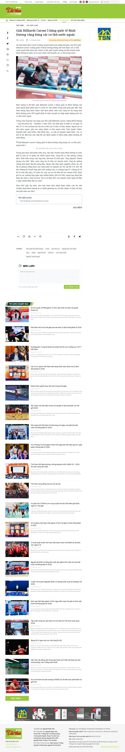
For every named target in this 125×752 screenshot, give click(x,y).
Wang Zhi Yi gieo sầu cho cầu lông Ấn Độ (46, 640)
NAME (33, 253)
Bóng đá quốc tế (33, 20)
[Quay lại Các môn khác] (7, 71)
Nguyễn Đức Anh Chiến (69, 249)
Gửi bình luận (73, 287)
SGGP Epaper (73, 2)
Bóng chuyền (52, 20)
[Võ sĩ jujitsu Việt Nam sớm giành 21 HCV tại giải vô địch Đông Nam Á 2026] (17, 529)
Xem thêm (16, 698)
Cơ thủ (47, 249)
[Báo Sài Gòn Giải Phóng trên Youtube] (84, 2)
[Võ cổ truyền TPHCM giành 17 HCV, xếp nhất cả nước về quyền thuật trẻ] (17, 314)
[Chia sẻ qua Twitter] (7, 43)
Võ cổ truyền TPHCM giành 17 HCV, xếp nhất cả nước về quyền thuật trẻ (54, 309)
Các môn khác (64, 20)
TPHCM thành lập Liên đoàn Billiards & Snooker (34, 201)
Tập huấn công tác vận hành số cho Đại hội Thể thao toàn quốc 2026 (55, 622)
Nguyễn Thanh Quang (33, 256)
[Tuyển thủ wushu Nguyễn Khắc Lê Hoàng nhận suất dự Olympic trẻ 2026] (17, 588)
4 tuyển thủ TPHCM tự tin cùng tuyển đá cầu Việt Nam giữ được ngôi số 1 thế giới (55, 504)
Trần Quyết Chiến (61, 253)
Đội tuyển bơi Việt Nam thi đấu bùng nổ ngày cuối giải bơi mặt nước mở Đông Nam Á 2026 (54, 426)
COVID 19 (50, 253)
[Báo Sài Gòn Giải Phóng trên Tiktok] (87, 2)
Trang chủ (6, 20)
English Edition (39, 2)
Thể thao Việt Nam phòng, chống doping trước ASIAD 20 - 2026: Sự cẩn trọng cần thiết (55, 465)
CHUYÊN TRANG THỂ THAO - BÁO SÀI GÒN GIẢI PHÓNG (13, 11)
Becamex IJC (56, 249)
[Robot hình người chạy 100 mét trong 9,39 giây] (17, 393)
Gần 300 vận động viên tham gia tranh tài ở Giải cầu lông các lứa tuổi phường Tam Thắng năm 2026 (55, 661)
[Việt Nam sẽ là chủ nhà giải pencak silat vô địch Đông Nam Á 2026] (17, 334)
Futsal (43, 20)
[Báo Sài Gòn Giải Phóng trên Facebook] (80, 2)
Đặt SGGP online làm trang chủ (110, 747)
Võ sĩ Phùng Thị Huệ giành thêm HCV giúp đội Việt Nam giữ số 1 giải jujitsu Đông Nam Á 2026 (56, 446)
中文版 (65, 2)
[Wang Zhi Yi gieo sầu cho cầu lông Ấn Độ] (17, 647)
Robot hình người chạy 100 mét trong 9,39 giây (49, 386)
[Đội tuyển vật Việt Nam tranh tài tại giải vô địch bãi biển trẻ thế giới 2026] (17, 412)
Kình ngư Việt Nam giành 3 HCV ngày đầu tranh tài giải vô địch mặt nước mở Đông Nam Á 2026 (56, 602)
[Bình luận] (7, 65)
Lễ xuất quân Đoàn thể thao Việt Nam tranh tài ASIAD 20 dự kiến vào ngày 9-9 (55, 544)
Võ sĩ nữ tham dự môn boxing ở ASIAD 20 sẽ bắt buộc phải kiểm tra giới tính (56, 681)
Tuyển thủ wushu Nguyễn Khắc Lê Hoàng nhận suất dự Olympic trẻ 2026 (56, 583)
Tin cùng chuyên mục (19, 304)
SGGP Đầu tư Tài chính (53, 2)
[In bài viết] (7, 54)
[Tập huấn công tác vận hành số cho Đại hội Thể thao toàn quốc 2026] (17, 627)
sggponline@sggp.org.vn (13, 747)
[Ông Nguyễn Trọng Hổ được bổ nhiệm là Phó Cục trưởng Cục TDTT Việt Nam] (17, 353)
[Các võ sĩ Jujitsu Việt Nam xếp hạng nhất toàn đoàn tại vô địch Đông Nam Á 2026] (17, 373)
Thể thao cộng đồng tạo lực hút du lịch (46, 484)
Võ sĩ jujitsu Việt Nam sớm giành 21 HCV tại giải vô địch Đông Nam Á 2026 (56, 524)
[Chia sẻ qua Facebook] (7, 38)
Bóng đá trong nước (17, 20)
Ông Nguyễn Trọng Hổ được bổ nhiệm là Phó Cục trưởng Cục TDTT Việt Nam (56, 348)
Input (27, 253)
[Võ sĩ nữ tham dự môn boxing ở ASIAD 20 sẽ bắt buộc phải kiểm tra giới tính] (17, 686)
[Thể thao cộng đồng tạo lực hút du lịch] (17, 490)
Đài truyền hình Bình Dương (34, 249)
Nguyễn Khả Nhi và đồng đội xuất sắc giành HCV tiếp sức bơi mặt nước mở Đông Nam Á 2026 (55, 563)
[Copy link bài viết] (7, 60)
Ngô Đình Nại (42, 253)
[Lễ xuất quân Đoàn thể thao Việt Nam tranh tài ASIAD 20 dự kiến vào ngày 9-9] (17, 549)
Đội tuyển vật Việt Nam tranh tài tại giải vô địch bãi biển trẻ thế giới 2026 (55, 407)
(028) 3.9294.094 (11, 744)
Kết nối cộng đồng (78, 20)
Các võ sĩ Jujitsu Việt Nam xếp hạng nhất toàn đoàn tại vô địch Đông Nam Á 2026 (55, 367)
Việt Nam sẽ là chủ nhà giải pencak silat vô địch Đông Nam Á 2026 (56, 327)
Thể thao (20, 25)
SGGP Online (28, 2)
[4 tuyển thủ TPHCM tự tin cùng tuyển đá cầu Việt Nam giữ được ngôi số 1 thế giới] (17, 510)
